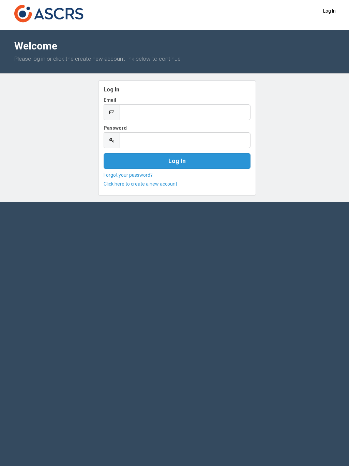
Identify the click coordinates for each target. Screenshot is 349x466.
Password (115, 128)
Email (110, 100)
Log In (329, 11)
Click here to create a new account (140, 184)
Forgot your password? (128, 175)
